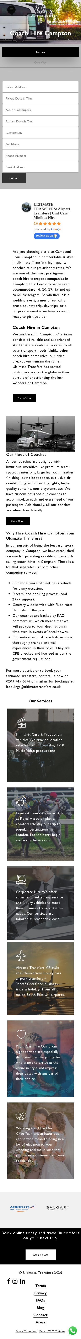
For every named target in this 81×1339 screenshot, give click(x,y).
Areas (40, 1321)
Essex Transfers (26, 1331)
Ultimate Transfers (28, 366)
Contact (40, 1314)
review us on (44, 235)
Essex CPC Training (52, 1331)
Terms (40, 1285)
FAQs (40, 1300)
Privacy (40, 1292)
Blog (40, 1307)
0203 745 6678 (18, 681)
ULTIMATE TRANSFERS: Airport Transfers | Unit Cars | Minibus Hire (52, 211)
